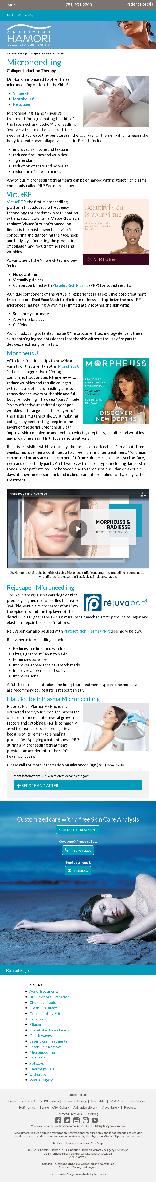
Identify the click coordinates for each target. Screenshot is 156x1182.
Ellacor (35, 1024)
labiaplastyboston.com (110, 1126)
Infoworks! (101, 1174)
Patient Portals (139, 4)
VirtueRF (21, 93)
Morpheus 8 (23, 98)
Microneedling (25, 15)
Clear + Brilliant (43, 1008)
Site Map (97, 1143)
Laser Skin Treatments (48, 1041)
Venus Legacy (41, 1080)
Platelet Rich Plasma (70, 285)
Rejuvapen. (22, 104)
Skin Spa (11, 15)
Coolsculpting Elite (46, 1013)
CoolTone (37, 1019)
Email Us (81, 870)
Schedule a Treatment (78, 829)
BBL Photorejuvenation (49, 997)
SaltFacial (37, 1057)
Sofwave (36, 1063)
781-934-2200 (81, 850)
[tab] (78, 785)
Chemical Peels (42, 1002)
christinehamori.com (70, 1126)
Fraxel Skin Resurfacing (49, 1030)
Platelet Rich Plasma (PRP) (87, 631)
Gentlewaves (40, 1035)
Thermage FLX (41, 1068)
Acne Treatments (44, 991)
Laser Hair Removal (46, 1046)
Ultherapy (38, 1074)
